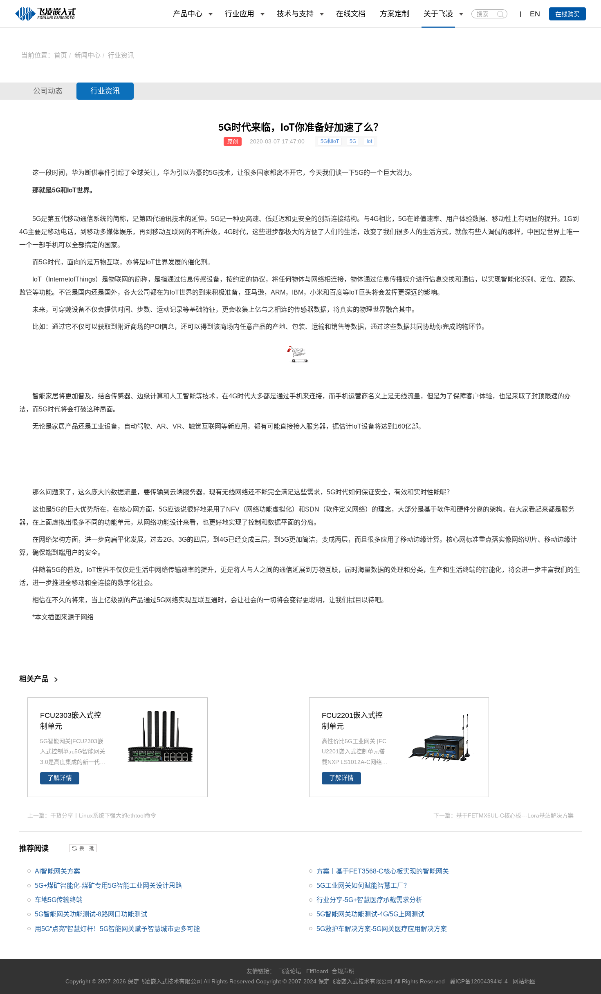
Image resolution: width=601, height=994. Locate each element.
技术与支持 (295, 14)
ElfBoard (317, 971)
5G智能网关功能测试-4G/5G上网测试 (370, 914)
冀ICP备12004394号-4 (479, 981)
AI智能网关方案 (57, 871)
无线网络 (235, 492)
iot (369, 141)
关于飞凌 (438, 14)
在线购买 (567, 14)
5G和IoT (330, 141)
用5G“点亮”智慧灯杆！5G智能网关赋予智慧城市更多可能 (117, 928)
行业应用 (239, 14)
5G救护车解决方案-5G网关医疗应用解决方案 (381, 928)
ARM (278, 292)
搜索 (500, 14)
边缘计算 (150, 396)
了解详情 (59, 778)
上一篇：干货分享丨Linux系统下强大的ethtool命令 (91, 815)
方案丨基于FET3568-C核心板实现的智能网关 (382, 871)
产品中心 (187, 14)
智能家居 (45, 396)
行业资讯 (121, 55)
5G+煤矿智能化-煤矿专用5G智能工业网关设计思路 (108, 885)
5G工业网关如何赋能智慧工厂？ (363, 885)
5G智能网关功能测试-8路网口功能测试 (91, 914)
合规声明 (343, 971)
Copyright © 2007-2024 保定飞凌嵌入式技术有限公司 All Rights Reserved (351, 981)
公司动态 (48, 91)
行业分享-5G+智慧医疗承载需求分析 (369, 899)
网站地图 (524, 981)
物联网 (118, 279)
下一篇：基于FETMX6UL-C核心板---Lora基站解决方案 (503, 815)
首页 (60, 55)
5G (353, 141)
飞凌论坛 (289, 971)
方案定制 (394, 14)
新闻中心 (87, 55)
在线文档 (351, 14)
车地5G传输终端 (59, 899)
